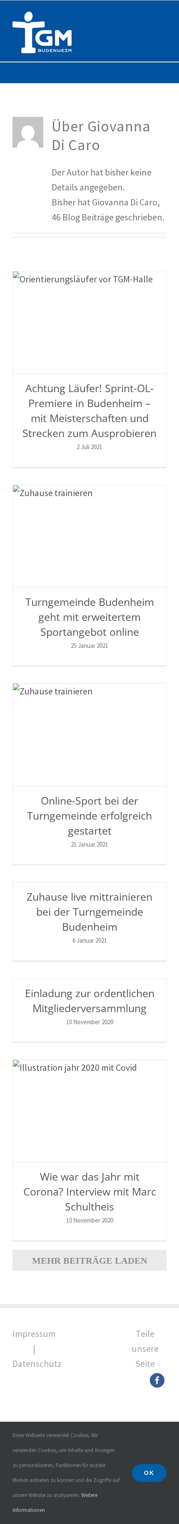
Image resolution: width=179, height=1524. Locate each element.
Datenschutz (37, 1363)
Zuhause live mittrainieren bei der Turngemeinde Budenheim (89, 911)
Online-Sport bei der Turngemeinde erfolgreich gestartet (89, 815)
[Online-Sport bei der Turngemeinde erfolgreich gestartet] (89, 734)
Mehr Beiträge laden (89, 1260)
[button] (157, 1380)
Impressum (34, 1333)
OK (149, 1473)
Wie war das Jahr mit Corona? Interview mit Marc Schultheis (89, 1191)
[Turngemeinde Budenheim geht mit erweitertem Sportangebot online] (89, 536)
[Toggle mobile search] (148, 14)
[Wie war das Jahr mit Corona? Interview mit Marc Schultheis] (89, 1111)
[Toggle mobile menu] (163, 14)
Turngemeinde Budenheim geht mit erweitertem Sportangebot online (89, 617)
